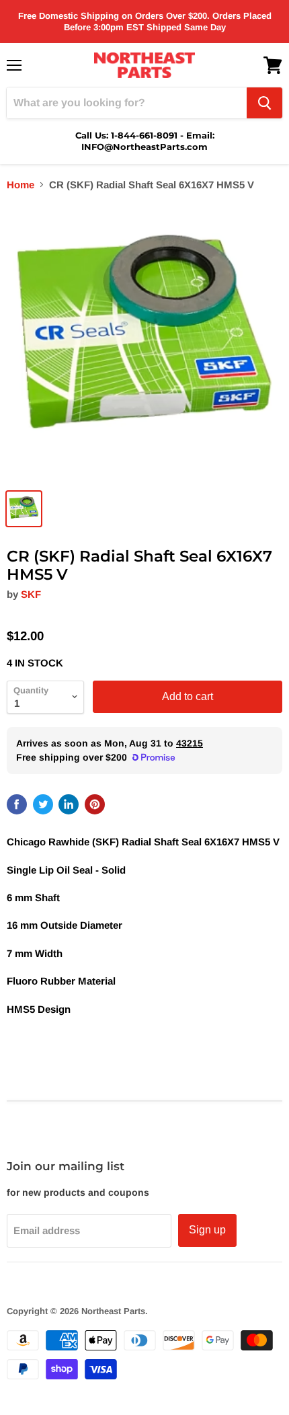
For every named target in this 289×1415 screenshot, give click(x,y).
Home (20, 184)
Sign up (207, 1229)
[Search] (264, 102)
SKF (31, 594)
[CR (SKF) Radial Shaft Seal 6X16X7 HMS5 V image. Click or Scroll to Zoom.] (144, 342)
